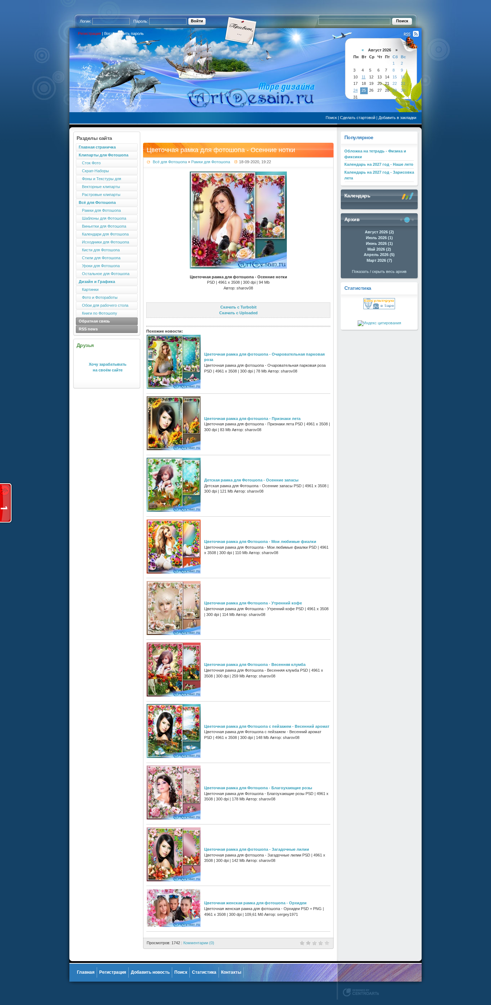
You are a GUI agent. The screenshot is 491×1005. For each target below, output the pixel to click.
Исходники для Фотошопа (104, 242)
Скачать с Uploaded (238, 313)
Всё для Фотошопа (170, 162)
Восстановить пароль (124, 33)
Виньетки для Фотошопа (102, 226)
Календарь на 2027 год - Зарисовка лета (379, 175)
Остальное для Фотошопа (104, 273)
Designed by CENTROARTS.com (361, 992)
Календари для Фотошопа (104, 234)
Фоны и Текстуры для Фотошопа (98, 180)
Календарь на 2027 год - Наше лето (378, 164)
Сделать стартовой (357, 117)
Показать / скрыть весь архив (379, 271)
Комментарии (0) (198, 943)
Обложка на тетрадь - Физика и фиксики (375, 154)
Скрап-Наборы (94, 171)
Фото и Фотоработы (98, 297)
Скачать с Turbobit (238, 307)
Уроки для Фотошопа (99, 266)
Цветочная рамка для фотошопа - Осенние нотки (221, 150)
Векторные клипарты (99, 186)
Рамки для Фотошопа (100, 210)
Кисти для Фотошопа (99, 250)
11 (364, 77)
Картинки (88, 289)
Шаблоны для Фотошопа (102, 218)
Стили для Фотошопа (99, 258)
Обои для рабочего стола (103, 305)
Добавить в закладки (397, 117)
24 (355, 90)
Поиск (331, 117)
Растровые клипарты (99, 194)
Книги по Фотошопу (98, 313)
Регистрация (89, 33)
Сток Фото (90, 163)
